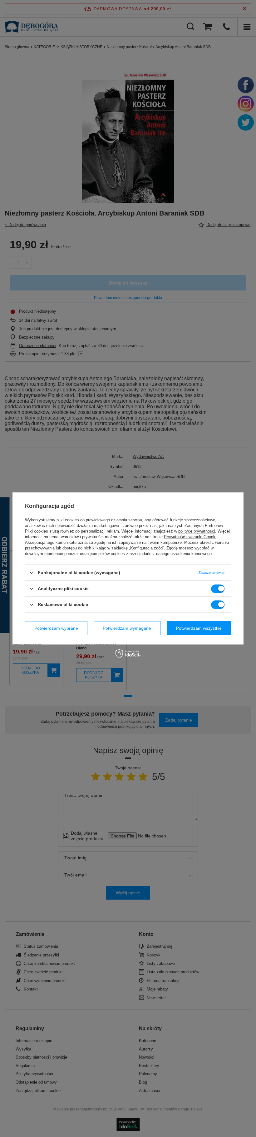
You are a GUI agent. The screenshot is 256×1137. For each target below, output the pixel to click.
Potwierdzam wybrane (56, 628)
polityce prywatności (196, 531)
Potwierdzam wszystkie (199, 628)
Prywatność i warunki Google (190, 536)
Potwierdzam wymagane (127, 628)
